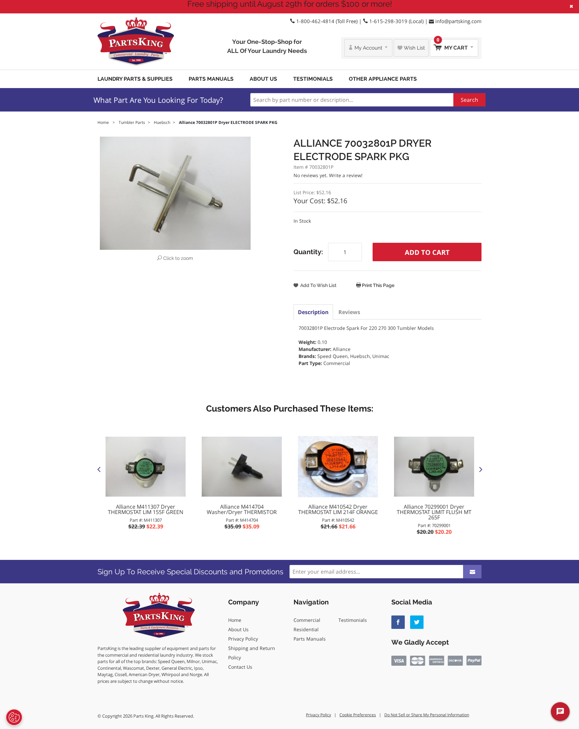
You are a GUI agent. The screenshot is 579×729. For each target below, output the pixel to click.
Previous (98, 469)
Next (480, 469)
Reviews (349, 312)
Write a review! (346, 175)
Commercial (307, 620)
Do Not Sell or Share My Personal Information (426, 715)
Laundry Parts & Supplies (135, 79)
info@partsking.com (458, 21)
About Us (263, 79)
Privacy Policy (243, 639)
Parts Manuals (211, 79)
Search (469, 99)
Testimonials (313, 79)
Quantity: (308, 252)
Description (313, 312)
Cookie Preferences (357, 715)
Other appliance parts (383, 79)
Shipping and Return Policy (251, 653)
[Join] (472, 571)
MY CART (453, 45)
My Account (368, 48)
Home (234, 620)
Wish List (413, 48)
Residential (306, 629)
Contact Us (240, 667)
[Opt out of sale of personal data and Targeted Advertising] (14, 717)
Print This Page (377, 285)
